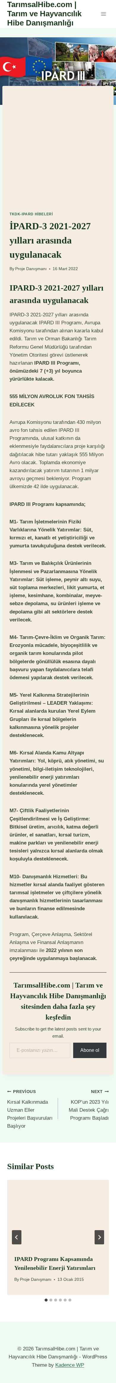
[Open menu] (103, 13)
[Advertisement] (58, 143)
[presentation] (58, 1213)
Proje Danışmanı (31, 269)
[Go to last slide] (16, 1237)
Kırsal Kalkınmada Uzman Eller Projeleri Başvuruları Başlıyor (30, 1109)
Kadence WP (69, 1365)
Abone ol (89, 1050)
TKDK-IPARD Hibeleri (31, 214)
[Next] (99, 1237)
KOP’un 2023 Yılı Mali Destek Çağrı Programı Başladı (89, 1105)
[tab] (46, 1300)
